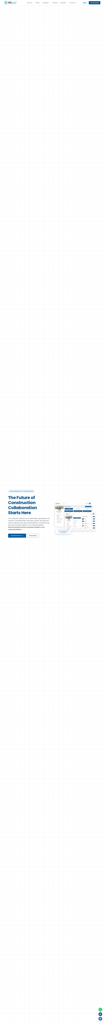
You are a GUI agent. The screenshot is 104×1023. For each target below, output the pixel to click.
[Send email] (100, 1014)
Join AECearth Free (16, 535)
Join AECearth (94, 3)
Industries (63, 3)
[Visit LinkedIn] (100, 1019)
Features (54, 3)
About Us (29, 3)
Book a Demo (33, 535)
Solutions (45, 3)
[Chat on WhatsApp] (100, 1009)
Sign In (85, 3)
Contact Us (72, 3)
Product (37, 3)
